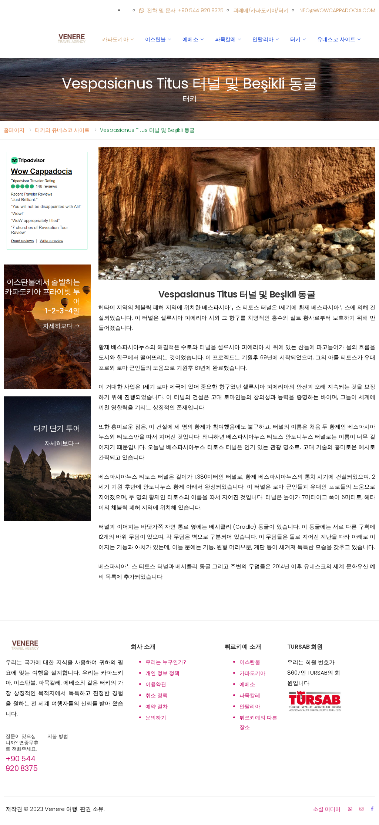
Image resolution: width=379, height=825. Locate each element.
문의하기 (155, 717)
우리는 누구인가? (165, 662)
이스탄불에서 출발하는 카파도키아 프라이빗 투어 (42, 296)
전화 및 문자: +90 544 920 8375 (185, 10)
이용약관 (155, 684)
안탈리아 (263, 39)
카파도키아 (115, 39)
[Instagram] (361, 808)
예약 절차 (156, 706)
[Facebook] (372, 808)
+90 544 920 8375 (21, 764)
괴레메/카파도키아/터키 (261, 10)
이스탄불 (155, 39)
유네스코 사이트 (336, 39)
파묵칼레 (225, 39)
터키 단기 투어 (57, 428)
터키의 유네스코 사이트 (62, 130)
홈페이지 (14, 130)
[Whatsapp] (350, 808)
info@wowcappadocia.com (336, 10)
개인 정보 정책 (162, 673)
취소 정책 (156, 695)
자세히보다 (58, 326)
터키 (295, 39)
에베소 (190, 39)
